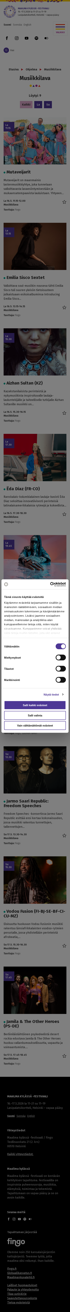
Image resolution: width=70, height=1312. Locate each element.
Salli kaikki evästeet (35, 705)
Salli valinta (35, 715)
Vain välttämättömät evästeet (35, 725)
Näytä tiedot (51, 694)
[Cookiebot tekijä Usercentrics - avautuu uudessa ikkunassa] (50, 584)
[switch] (61, 657)
